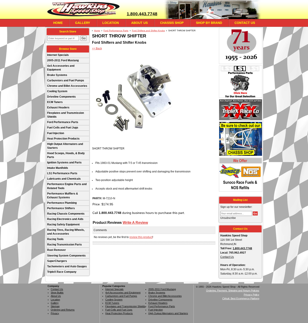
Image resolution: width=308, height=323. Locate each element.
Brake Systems (57, 75)
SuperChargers (57, 261)
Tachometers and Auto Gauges (67, 266)
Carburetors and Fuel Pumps (65, 80)
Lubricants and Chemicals (64, 178)
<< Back (97, 48)
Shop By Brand (209, 23)
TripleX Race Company (61, 271)
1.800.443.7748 (142, 13)
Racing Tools (55, 239)
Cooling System (57, 91)
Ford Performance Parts (62, 122)
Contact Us (244, 23)
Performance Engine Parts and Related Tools (67, 186)
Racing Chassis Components (66, 213)
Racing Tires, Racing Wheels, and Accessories (66, 232)
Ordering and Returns (63, 309)
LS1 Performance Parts (62, 173)
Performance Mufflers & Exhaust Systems (62, 195)
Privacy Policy (251, 294)
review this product (140, 237)
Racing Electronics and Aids (65, 219)
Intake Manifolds (57, 168)
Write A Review (135, 222)
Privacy (55, 313)
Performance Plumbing (62, 203)
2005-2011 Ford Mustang (63, 60)
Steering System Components (66, 255)
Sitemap (55, 306)
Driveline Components (61, 96)
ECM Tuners (55, 102)
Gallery (82, 23)
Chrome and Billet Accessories (67, 86)
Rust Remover (56, 250)
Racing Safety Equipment (63, 224)
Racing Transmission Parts (64, 244)
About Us (139, 23)
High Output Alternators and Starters (65, 146)
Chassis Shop (172, 23)
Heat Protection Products (63, 138)
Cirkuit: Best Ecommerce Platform (240, 298)
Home (58, 23)
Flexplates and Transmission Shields (65, 115)
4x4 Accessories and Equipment (60, 67)
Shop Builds (57, 292)
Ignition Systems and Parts (64, 162)
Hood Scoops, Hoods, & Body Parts (66, 155)
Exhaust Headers (58, 107)
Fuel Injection (55, 133)
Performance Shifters (61, 208)
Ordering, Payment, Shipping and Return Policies (232, 290)
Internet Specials (58, 55)
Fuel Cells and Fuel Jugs (62, 127)
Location (110, 23)
